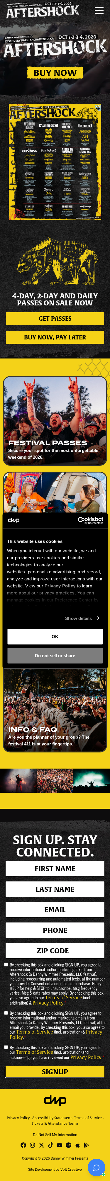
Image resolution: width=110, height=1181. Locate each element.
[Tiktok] (50, 1145)
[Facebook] (23, 1145)
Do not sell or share (55, 655)
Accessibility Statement (52, 1118)
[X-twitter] (41, 1145)
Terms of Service (63, 998)
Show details (78, 618)
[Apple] (77, 1145)
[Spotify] (68, 1145)
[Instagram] (32, 1145)
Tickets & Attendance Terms (55, 1123)
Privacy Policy (48, 1003)
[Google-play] (86, 1145)
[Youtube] (59, 1145)
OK (55, 636)
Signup (55, 1072)
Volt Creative (71, 1169)
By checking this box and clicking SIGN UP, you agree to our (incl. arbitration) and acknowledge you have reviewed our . (57, 1052)
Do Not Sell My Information (55, 1134)
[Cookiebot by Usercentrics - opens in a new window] (78, 520)
